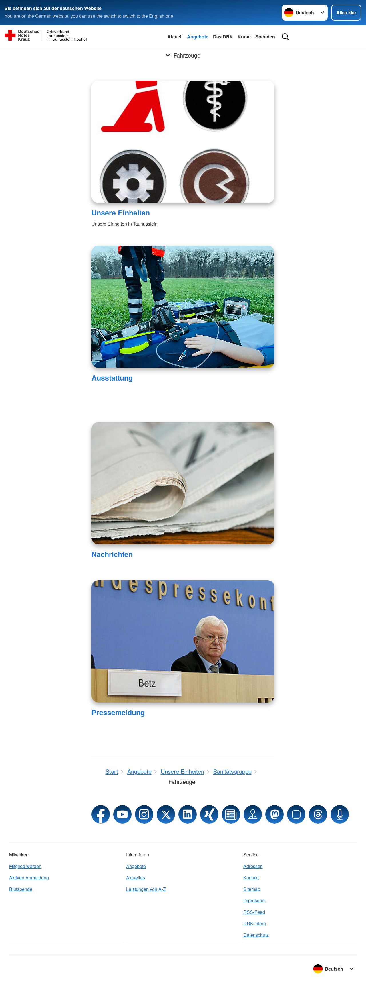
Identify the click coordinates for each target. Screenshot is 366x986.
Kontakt (251, 877)
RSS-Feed (254, 912)
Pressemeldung (118, 712)
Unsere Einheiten (121, 212)
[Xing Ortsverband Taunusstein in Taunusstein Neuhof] (209, 814)
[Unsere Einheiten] (183, 142)
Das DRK (223, 36)
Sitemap (251, 889)
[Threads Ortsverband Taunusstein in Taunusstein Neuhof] (318, 814)
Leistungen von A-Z (146, 889)
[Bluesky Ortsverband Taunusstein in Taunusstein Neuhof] (296, 814)
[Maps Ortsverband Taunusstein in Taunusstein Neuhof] (253, 814)
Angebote (197, 36)
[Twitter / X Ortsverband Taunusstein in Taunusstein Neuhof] (166, 814)
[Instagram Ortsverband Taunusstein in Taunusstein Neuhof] (144, 814)
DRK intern (254, 923)
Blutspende (20, 889)
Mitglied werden (25, 866)
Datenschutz (256, 935)
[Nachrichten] (183, 483)
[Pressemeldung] (183, 641)
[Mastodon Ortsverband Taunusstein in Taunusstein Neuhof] (274, 814)
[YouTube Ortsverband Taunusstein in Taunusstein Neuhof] (122, 814)
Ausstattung (112, 378)
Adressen (253, 866)
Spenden (265, 36)
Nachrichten (112, 554)
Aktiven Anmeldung (29, 877)
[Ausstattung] (183, 307)
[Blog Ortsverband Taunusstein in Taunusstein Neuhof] (231, 814)
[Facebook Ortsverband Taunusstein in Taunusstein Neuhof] (101, 814)
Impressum (254, 900)
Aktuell (174, 36)
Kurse (244, 36)
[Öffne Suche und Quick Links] (285, 36)
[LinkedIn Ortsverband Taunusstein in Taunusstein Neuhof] (187, 814)
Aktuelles (135, 877)
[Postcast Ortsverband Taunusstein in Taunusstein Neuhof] (340, 814)
